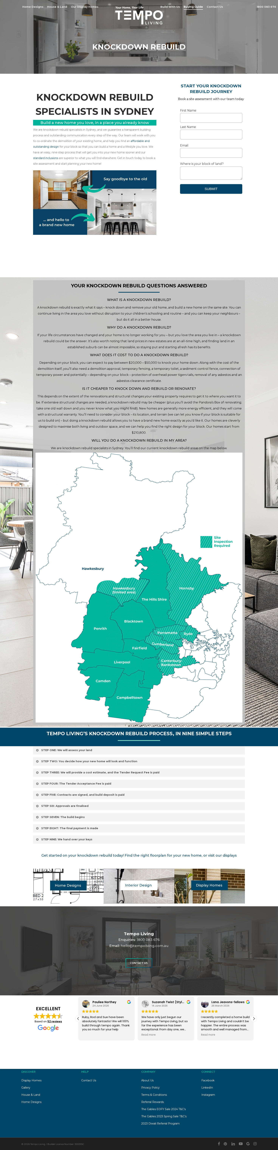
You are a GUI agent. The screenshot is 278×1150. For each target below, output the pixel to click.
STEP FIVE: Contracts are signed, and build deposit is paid (82, 794)
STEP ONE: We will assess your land (66, 750)
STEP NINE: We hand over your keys (66, 839)
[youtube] (241, 1143)
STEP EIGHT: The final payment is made (69, 828)
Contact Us (88, 1080)
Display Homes (31, 1080)
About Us (147, 1080)
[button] (254, 1018)
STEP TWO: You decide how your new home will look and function (89, 761)
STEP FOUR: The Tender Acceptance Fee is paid (76, 783)
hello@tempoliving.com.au (145, 946)
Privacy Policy (150, 1087)
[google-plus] (248, 1143)
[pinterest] (226, 1143)
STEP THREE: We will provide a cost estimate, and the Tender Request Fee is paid (100, 772)
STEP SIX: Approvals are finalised (65, 806)
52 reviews (54, 1021)
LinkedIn (207, 1087)
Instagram (208, 1094)
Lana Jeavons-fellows (168, 1002)
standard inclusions (45, 158)
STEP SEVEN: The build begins (63, 817)
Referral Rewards (152, 1102)
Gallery (25, 1087)
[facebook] (219, 1143)
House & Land (30, 1094)
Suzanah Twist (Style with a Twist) (118, 1002)
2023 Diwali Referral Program (160, 1123)
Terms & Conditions (154, 1094)
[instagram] (255, 1143)
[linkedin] (233, 1143)
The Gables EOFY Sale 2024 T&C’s (163, 1109)
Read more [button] (89, 1035)
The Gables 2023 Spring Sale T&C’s (163, 1116)
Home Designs (31, 1102)
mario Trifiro (220, 1002)
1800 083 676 (148, 940)
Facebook (207, 1080)
